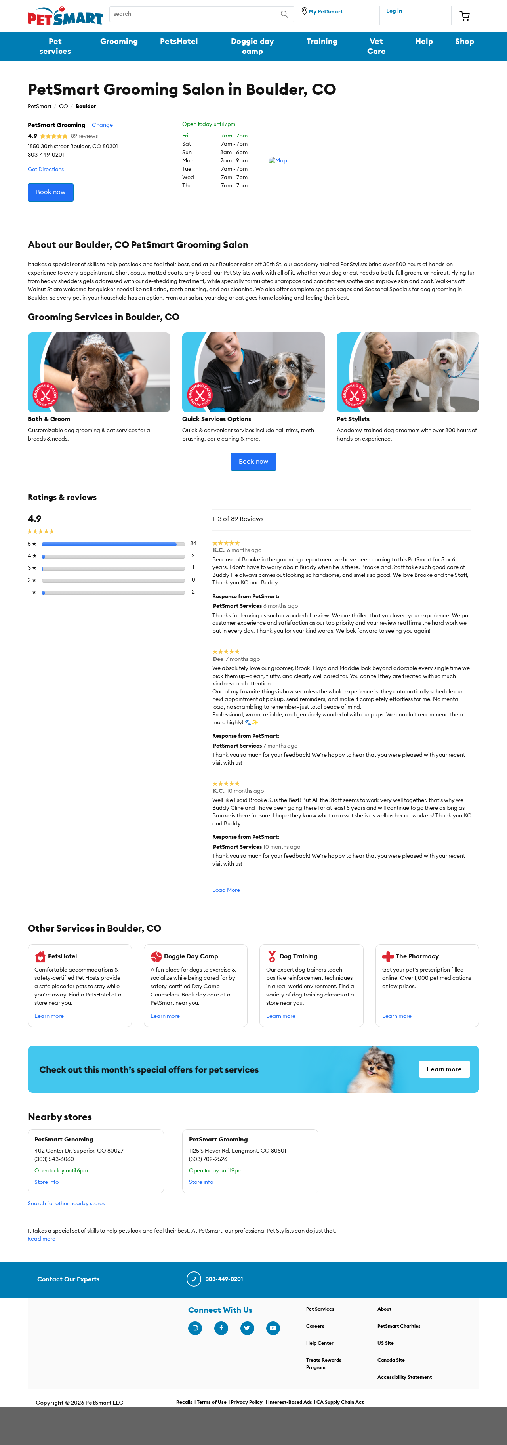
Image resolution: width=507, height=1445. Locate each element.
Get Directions (46, 169)
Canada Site (391, 1360)
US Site (385, 1343)
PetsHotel (179, 42)
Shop (464, 42)
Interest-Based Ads (290, 1402)
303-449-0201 (224, 1279)
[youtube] (273, 1328)
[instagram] (195, 1328)
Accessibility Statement (404, 1377)
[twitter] (247, 1328)
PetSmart (39, 106)
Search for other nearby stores (66, 1203)
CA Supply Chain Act (340, 1402)
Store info (46, 1182)
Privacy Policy (247, 1402)
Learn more (49, 1016)
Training (322, 42)
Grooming (119, 42)
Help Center (320, 1343)
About (384, 1309)
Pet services (55, 46)
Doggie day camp (252, 46)
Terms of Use (212, 1402)
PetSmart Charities (399, 1326)
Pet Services (320, 1309)
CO (63, 106)
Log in (394, 11)
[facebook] (221, 1328)
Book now (50, 192)
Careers (315, 1326)
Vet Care (376, 46)
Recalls (184, 1402)
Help (424, 42)
